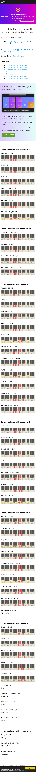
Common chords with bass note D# (17, 67)
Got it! (30, 768)
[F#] (30, 50)
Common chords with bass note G (16, 72)
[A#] (8, 52)
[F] (27, 50)
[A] (5, 52)
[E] (25, 50)
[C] (13, 50)
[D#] (22, 50)
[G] (32, 50)
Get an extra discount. (27, 21)
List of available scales (17, 56)
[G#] (2, 52)
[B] (10, 52)
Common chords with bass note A (16, 74)
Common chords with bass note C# (17, 78)
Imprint (4, 765)
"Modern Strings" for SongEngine (19, 16)
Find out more (9, 135)
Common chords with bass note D (16, 65)
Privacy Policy (13, 765)
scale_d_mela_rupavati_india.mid (17, 42)
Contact (22, 765)
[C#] (16, 50)
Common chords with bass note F (16, 70)
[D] (19, 50)
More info (24, 770)
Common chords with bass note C (16, 76)
